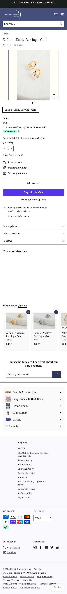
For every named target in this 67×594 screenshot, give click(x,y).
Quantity (8, 142)
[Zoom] (54, 95)
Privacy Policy (25, 460)
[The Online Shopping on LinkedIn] (57, 547)
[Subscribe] (57, 374)
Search (21, 448)
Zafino (22, 306)
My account (24, 497)
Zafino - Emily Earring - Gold (20, 109)
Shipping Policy (26, 468)
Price (6, 118)
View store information (18, 216)
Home (5, 33)
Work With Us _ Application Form (32, 483)
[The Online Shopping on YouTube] (46, 547)
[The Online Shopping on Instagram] (35, 547)
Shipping (20, 138)
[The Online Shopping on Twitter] (52, 547)
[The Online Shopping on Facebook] (40, 547)
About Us (22, 477)
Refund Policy (25, 464)
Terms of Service (26, 473)
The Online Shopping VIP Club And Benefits (33, 454)
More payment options (33, 199)
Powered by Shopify (30, 587)
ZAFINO (7, 44)
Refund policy (25, 493)
